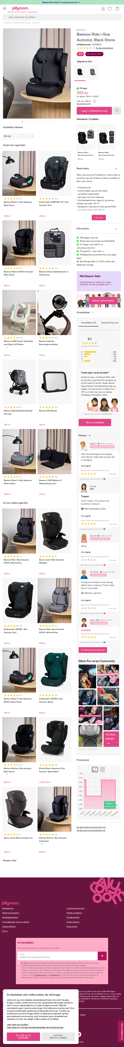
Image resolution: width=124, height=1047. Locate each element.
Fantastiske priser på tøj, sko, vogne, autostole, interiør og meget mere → (95, 283)
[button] (4, 8)
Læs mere (99, 217)
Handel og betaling (74, 913)
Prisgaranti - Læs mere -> (92, 251)
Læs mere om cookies (17, 1024)
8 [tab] (43, 121)
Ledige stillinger (9, 926)
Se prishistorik (83, 103)
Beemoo (81, 29)
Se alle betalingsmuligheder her (91, 827)
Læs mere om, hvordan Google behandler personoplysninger (35, 1027)
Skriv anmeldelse (95, 422)
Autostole (7, 22)
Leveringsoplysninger (75, 908)
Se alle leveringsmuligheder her (91, 830)
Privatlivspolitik (73, 917)
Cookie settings (73, 922)
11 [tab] (52, 121)
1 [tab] (22, 121)
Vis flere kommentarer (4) (93, 650)
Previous (5, 73)
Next (68, 73)
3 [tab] (28, 121)
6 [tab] (37, 121)
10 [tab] (49, 121)
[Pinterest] (78, 1034)
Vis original (86, 466)
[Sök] (5, 17)
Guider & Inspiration (10, 913)
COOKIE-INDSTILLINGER (58, 1036)
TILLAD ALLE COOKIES (23, 1036)
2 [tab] (25, 121)
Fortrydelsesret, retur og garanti (15, 922)
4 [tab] (31, 121)
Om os (5, 931)
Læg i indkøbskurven (94, 111)
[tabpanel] (37, 73)
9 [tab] (46, 121)
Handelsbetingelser (10, 917)
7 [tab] (40, 121)
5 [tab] (34, 121)
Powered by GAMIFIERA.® (89, 749)
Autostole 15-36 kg (21, 22)
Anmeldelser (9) (88, 322)
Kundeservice (7, 908)
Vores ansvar (72, 926)
